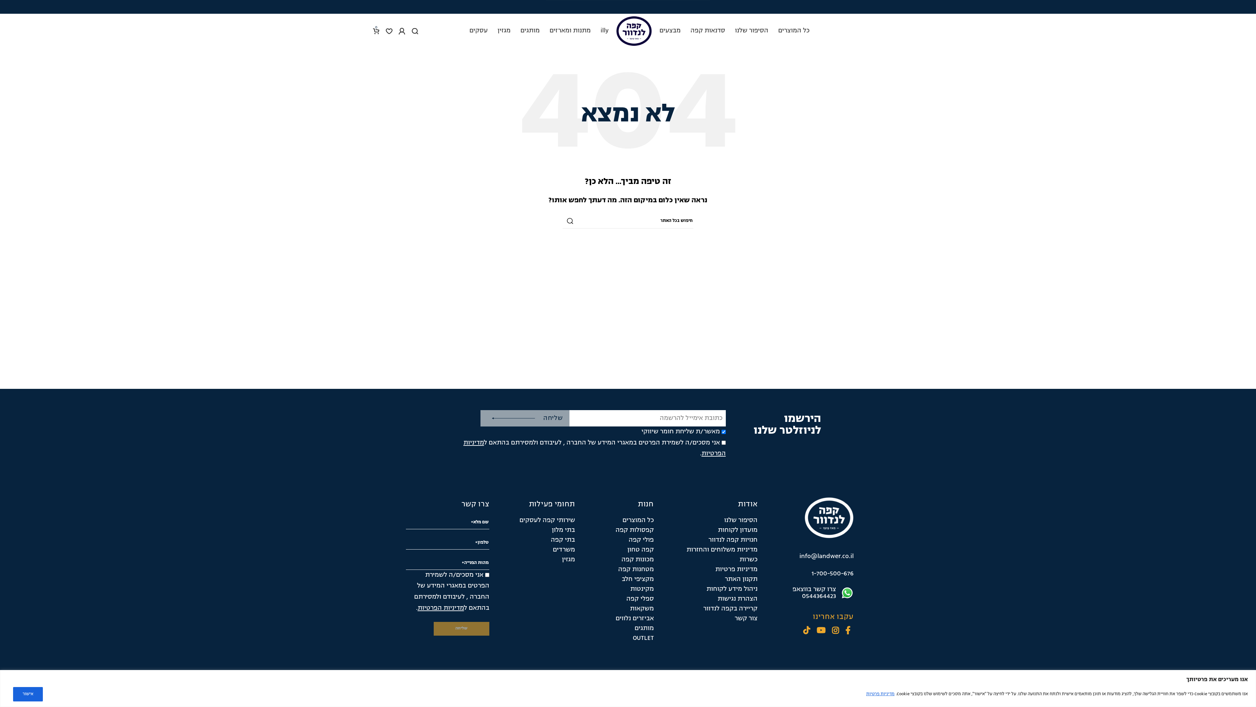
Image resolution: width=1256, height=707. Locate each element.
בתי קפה (563, 540)
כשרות (749, 559)
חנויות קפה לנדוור (733, 540)
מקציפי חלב (638, 579)
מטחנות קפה (636, 569)
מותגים (644, 628)
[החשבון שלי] (402, 31)
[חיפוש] (570, 220)
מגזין (568, 559)
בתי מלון (563, 530)
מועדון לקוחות (738, 530)
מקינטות (642, 589)
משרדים (564, 550)
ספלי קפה (640, 599)
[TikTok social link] (806, 631)
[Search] (415, 31)
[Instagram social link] (835, 631)
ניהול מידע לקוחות (732, 589)
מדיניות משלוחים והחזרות (722, 550)
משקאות (642, 609)
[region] (628, 688)
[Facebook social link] (848, 631)
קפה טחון (640, 550)
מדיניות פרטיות (880, 694)
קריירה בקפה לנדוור (730, 609)
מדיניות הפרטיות (441, 608)
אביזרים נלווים (635, 618)
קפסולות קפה (635, 530)
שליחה (553, 418)
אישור (28, 694)
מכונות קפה (637, 559)
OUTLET (643, 638)
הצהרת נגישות (738, 599)
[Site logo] (634, 31)
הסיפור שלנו (741, 520)
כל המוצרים (638, 520)
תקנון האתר (741, 579)
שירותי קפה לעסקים (547, 520)
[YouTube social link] (821, 631)
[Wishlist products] (389, 31)
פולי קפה (641, 540)
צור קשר (746, 618)
